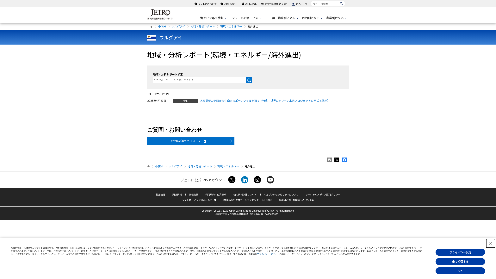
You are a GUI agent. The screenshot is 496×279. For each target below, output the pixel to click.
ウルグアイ (178, 26)
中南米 (162, 26)
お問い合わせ (231, 4)
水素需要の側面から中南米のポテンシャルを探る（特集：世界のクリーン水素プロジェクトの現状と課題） (265, 100)
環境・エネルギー (231, 26)
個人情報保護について (245, 194)
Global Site (251, 4)
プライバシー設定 (460, 252)
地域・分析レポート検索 (168, 74)
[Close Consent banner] (490, 243)
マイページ (301, 4)
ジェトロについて (207, 4)
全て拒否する (460, 261)
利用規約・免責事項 (215, 194)
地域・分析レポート (202, 26)
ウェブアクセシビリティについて (281, 194)
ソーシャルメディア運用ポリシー (323, 194)
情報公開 (193, 194)
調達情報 (177, 194)
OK (460, 270)
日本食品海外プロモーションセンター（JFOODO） (248, 200)
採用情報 (160, 194)
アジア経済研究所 (273, 4)
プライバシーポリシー (267, 254)
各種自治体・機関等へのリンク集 (296, 200)
